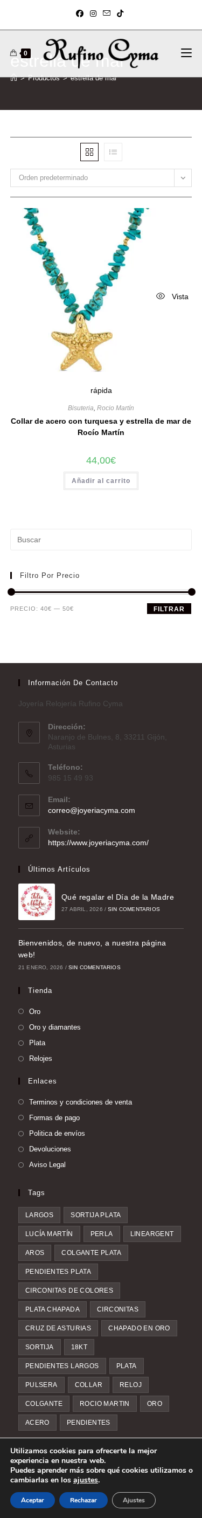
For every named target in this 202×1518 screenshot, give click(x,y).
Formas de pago (54, 1118)
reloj (131, 1385)
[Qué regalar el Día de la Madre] (36, 902)
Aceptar (32, 1500)
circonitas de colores (69, 1290)
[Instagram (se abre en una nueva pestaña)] (93, 13)
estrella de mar (94, 78)
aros (35, 1253)
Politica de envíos (57, 1133)
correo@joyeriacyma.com (91, 810)
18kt (79, 1347)
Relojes (40, 1058)
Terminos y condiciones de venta (80, 1102)
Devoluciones (50, 1149)
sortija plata (96, 1215)
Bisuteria (81, 408)
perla (101, 1234)
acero (37, 1422)
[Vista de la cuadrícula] (89, 152)
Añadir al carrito (101, 481)
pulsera (41, 1385)
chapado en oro (139, 1328)
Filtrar (169, 609)
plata (126, 1366)
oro (154, 1403)
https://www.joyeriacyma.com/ (98, 842)
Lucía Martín (49, 1234)
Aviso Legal (47, 1165)
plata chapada (52, 1309)
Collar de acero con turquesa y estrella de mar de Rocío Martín (101, 427)
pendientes (88, 1422)
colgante (43, 1403)
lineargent (152, 1234)
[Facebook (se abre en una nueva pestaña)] (81, 13)
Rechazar (83, 1500)
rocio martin (105, 1403)
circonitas (117, 1309)
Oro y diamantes (55, 1027)
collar (88, 1385)
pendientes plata (58, 1271)
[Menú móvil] (186, 53)
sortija (39, 1347)
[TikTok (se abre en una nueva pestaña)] (120, 13)
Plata (37, 1043)
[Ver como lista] (113, 152)
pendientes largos (62, 1366)
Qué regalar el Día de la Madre (117, 897)
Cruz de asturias (58, 1328)
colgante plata (91, 1253)
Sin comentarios (134, 909)
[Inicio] (13, 78)
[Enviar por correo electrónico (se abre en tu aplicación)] (107, 13)
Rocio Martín (115, 408)
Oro (34, 1012)
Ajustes (134, 1500)
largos (39, 1215)
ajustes (85, 1480)
